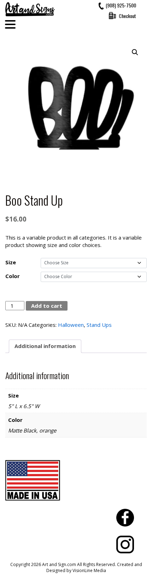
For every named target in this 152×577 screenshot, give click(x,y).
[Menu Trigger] (10, 24)
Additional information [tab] (45, 345)
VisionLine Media (89, 570)
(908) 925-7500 (121, 5)
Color (12, 275)
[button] (135, 52)
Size (10, 262)
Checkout (127, 15)
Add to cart (46, 305)
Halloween (71, 324)
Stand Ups (99, 324)
